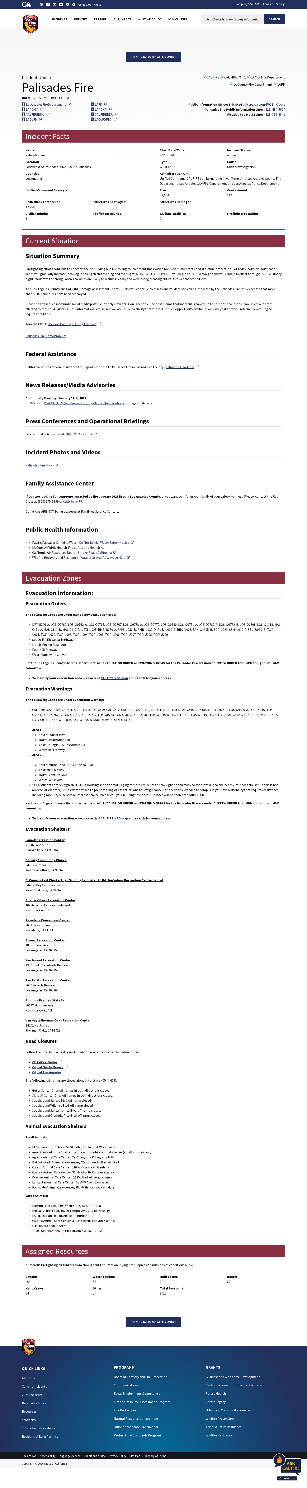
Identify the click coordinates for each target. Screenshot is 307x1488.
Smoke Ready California (97, 552)
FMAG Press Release (182, 367)
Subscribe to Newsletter (39, 1428)
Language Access (70, 1456)
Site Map (134, 1456)
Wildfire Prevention (220, 1418)
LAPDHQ (34, 109)
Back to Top (29, 1456)
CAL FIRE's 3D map (114, 678)
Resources (29, 1411)
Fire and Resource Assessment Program (142, 1402)
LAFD (100, 104)
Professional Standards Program (137, 1435)
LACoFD (33, 119)
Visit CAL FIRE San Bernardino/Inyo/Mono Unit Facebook (86, 403)
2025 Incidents (32, 1395)
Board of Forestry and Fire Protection (140, 1377)
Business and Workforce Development (233, 1377)
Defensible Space (34, 1403)
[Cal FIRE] (30, 24)
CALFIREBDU (37, 114)
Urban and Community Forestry (228, 1410)
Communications (126, 1385)
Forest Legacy (216, 1402)
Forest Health (216, 1393)
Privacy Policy (117, 1456)
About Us (28, 1378)
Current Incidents (34, 1386)
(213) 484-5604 (274, 109)
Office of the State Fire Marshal (136, 1427)
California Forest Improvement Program (235, 1385)
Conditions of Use (95, 1456)
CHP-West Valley (47, 1062)
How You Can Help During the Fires (74, 324)
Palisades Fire (41, 465)
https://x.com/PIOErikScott (265, 104)
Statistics (29, 1420)
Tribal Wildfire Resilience (223, 1427)
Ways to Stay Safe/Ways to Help (105, 557)
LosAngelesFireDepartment (48, 104)
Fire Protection (125, 1410)
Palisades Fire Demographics (45, 336)
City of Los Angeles (49, 1072)
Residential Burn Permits (40, 1436)
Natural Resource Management (136, 1418)
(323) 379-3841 (274, 114)
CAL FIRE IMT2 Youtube (78, 434)
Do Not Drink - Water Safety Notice (106, 542)
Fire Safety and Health (86, 547)
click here (72, 501)
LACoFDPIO (105, 119)
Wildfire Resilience (219, 1435)
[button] (149, 19)
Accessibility (48, 1456)
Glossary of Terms (154, 1456)
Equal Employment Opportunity (137, 1393)
